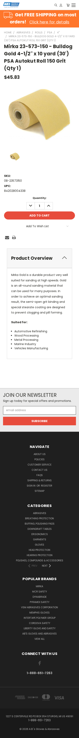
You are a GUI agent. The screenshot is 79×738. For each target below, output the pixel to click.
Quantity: (40, 198)
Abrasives (39, 513)
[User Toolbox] (61, 5)
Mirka (39, 586)
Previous (6, 734)
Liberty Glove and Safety (40, 628)
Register (46, 485)
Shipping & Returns (39, 480)
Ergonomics (39, 534)
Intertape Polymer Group (40, 618)
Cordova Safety (39, 623)
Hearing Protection (39, 555)
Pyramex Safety (39, 602)
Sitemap (39, 491)
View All (39, 639)
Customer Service (39, 464)
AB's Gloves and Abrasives (39, 633)
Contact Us (39, 470)
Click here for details (49, 22)
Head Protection (39, 550)
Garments (39, 539)
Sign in (31, 485)
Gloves (39, 544)
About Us (40, 454)
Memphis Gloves (39, 612)
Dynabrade (40, 597)
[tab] (39, 258)
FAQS (39, 475)
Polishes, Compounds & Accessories (39, 560)
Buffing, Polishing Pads (39, 523)
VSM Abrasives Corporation (39, 607)
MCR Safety (39, 591)
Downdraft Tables (40, 529)
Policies (39, 459)
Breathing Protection (39, 518)
